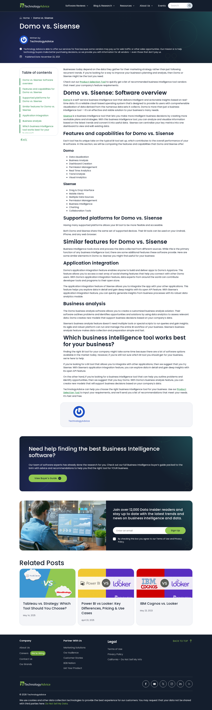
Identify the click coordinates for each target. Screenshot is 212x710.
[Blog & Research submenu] (113, 5)
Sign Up (175, 530)
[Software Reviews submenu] (87, 5)
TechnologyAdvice (42, 41)
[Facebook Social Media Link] (145, 683)
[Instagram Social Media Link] (171, 683)
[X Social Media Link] (163, 683)
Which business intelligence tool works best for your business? (37, 130)
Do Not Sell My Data (56, 703)
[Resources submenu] (133, 5)
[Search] (190, 6)
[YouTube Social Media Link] (154, 683)
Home (26, 18)
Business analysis (32, 121)
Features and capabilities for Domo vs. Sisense (38, 90)
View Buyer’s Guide (45, 478)
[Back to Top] (183, 641)
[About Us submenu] (152, 5)
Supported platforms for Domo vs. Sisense (36, 99)
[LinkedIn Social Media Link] (180, 683)
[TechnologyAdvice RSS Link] (189, 683)
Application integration (35, 115)
